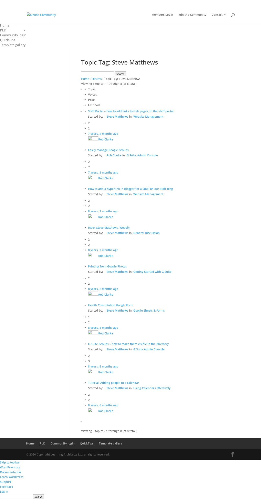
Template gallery (12, 45)
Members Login (162, 15)
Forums (97, 79)
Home (4, 25)
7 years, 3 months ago (103, 172)
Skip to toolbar (10, 462)
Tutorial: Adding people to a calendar (113, 383)
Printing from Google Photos (107, 266)
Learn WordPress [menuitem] (11, 477)
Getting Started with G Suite (152, 272)
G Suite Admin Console (142, 155)
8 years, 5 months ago (103, 328)
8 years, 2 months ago (103, 211)
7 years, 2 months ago (103, 134)
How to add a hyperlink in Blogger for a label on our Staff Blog (130, 189)
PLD (3, 30)
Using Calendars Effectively (151, 388)
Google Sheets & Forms (149, 310)
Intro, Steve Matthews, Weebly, (109, 227)
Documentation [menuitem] (10, 472)
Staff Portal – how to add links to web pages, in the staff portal (131, 111)
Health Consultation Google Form (110, 305)
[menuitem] (130, 496)
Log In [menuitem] (4, 491)
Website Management (148, 116)
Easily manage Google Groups (108, 150)
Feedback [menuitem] (6, 487)
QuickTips (7, 40)
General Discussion (146, 233)
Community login (13, 35)
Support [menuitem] (5, 482)
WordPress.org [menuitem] (10, 467)
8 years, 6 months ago (103, 366)
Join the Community (192, 15)
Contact (217, 15)
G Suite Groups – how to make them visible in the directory (128, 344)
